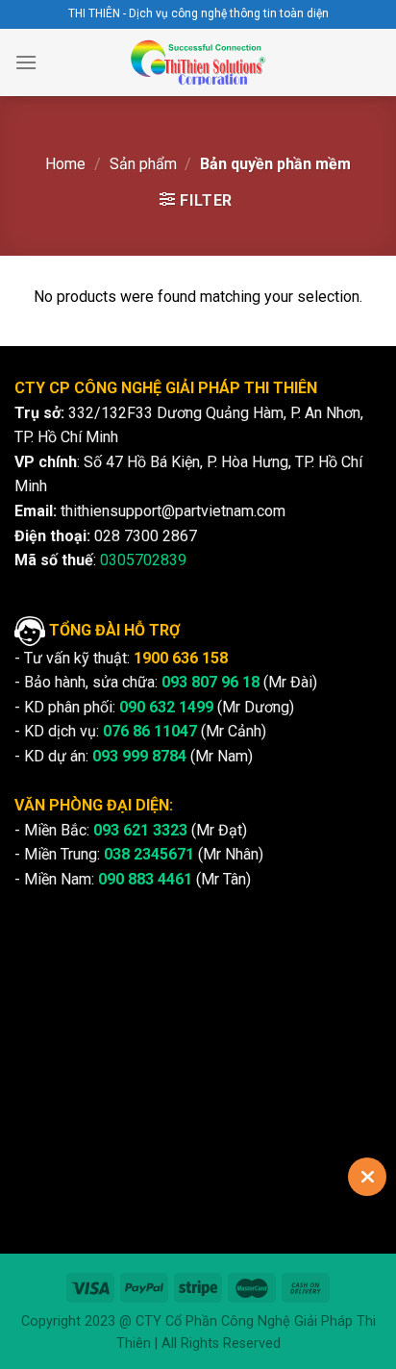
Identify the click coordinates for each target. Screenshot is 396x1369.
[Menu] (25, 62)
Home (65, 164)
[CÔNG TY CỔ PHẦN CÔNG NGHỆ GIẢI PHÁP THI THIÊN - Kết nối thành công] (198, 62)
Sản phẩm (143, 164)
